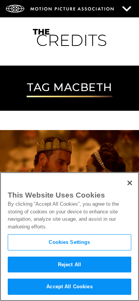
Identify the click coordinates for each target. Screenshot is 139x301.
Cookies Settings (69, 242)
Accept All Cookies (69, 286)
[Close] (129, 182)
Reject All (69, 264)
